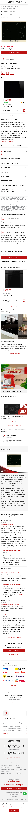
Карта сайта (14, 796)
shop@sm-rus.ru (14, 781)
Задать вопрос (14, 650)
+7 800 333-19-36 (14, 753)
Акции (17, 765)
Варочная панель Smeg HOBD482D (10, 572)
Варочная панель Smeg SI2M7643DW (11, 604)
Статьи (3, 775)
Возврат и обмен (6, 773)
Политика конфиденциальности (14, 792)
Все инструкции (9, 59)
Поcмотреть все (14, 654)
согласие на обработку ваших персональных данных (14, 805)
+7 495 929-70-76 (14, 745)
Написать (14, 702)
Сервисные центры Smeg (8, 769)
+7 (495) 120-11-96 (14, 697)
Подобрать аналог (14, 52)
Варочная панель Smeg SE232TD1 (10, 524)
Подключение (5, 767)
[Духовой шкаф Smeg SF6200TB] (14, 279)
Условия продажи (14, 794)
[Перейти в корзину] (26, 2)
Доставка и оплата (6, 765)
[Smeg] (14, 2)
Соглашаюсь (14, 810)
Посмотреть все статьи (14, 425)
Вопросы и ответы (21, 769)
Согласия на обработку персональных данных (15, 808)
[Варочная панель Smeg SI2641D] (14, 90)
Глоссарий (19, 767)
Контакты (18, 773)
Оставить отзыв (14, 257)
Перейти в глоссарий (14, 353)
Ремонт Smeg (5, 771)
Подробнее (14, 685)
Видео (18, 771)
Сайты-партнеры (20, 775)
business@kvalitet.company (14, 785)
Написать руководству (14, 788)
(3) (24, 102)
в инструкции (19, 594)
